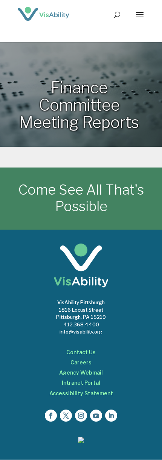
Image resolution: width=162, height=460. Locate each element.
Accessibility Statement (81, 393)
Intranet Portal (81, 382)
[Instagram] (81, 416)
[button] (140, 19)
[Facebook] (51, 416)
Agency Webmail (81, 372)
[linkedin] (111, 416)
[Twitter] (66, 416)
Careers (81, 362)
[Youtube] (96, 416)
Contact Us (81, 352)
